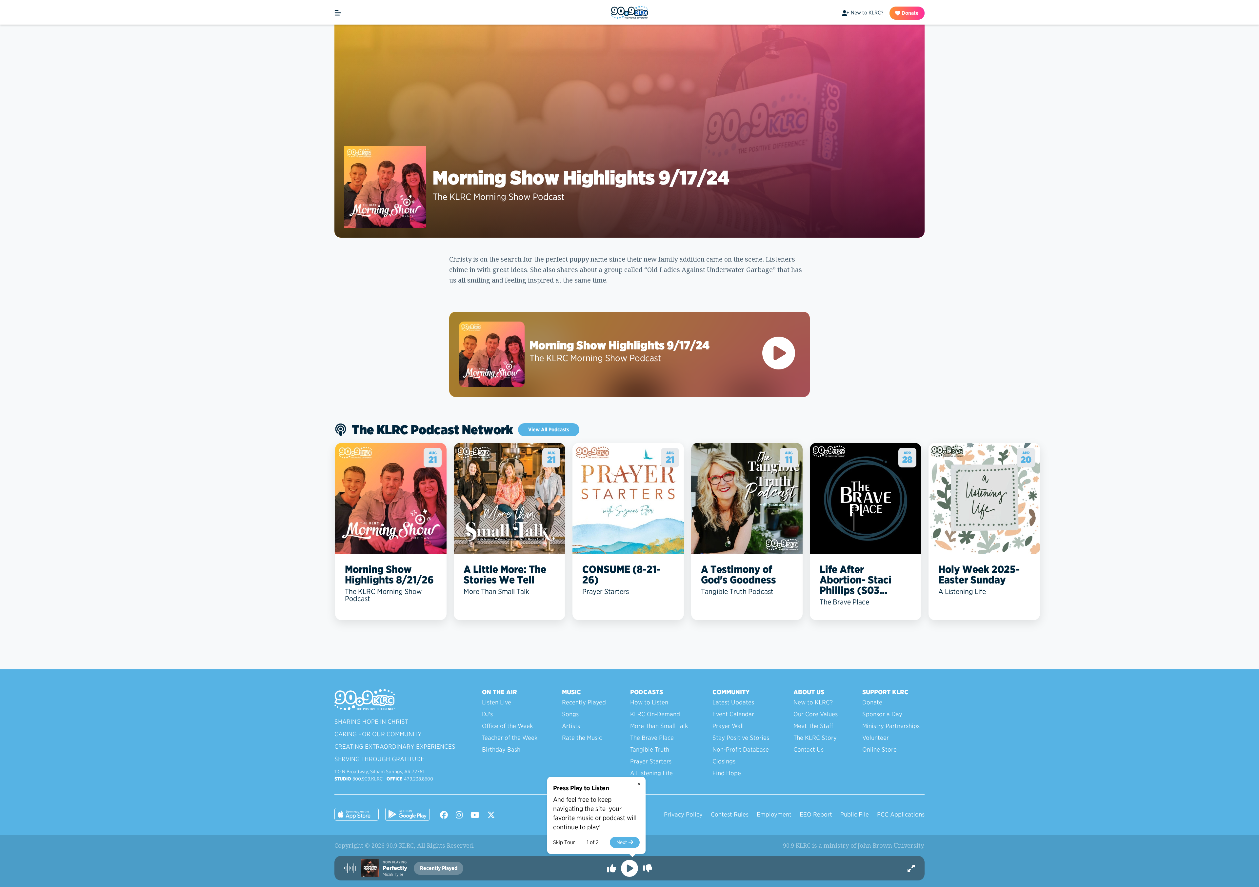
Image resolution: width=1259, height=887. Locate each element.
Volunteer (875, 737)
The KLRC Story (815, 737)
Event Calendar (733, 714)
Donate (909, 13)
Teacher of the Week (509, 737)
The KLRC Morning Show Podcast (499, 196)
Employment (774, 814)
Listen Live (496, 702)
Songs (570, 714)
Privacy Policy (683, 814)
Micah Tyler (393, 874)
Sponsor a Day (882, 714)
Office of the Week (507, 725)
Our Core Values (815, 714)
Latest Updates (733, 702)
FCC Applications (901, 814)
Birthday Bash (501, 749)
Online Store (879, 749)
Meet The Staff (813, 725)
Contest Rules (730, 814)
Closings (723, 761)
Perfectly (395, 868)
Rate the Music (582, 737)
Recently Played (584, 702)
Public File (854, 814)
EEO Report (816, 814)
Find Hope (726, 773)
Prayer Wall (728, 725)
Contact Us (808, 749)
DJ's (487, 714)
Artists (571, 725)
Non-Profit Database (740, 749)
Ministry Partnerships (891, 725)
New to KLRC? (867, 13)
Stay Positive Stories (740, 737)
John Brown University (890, 845)
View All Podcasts (548, 429)
